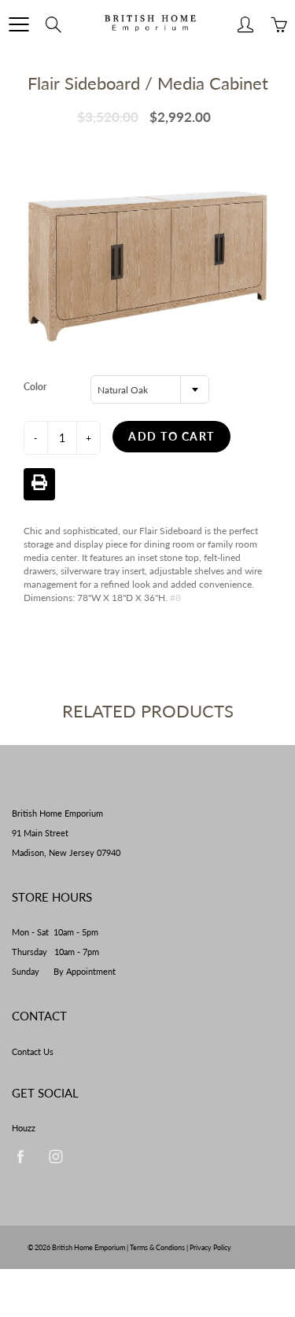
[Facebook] (20, 1156)
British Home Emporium (89, 1247)
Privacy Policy (210, 1247)
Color (35, 387)
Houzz (23, 1128)
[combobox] (149, 389)
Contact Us (32, 1052)
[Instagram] (55, 1156)
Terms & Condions (157, 1247)
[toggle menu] (18, 24)
